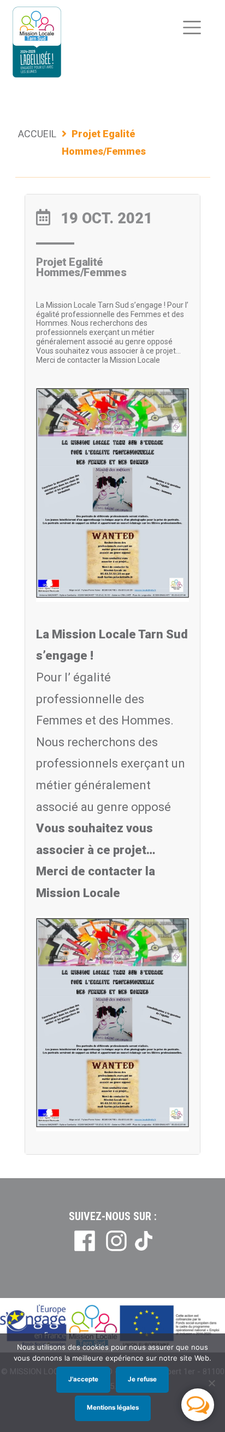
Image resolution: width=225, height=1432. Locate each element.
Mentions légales (113, 1407)
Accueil (37, 133)
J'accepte (83, 1379)
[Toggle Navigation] (192, 27)
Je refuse (142, 1379)
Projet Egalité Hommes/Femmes (81, 267)
